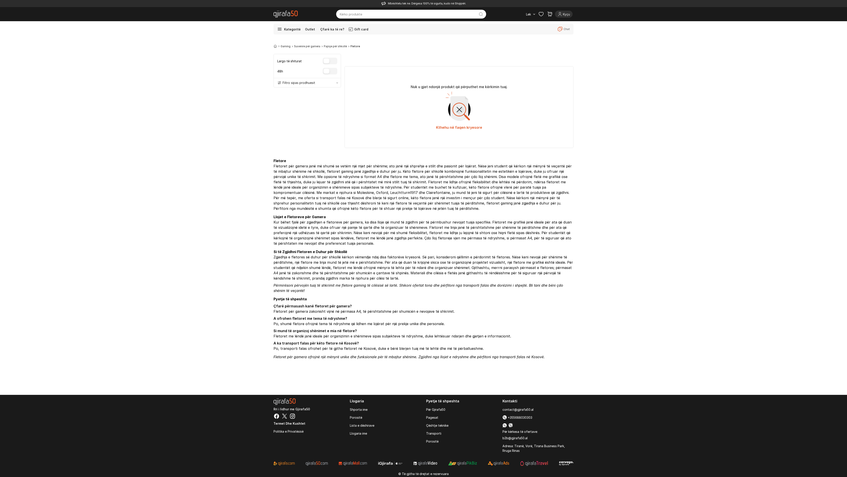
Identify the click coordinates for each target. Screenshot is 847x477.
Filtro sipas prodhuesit (299, 83)
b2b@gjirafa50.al (515, 438)
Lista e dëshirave (362, 425)
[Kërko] (480, 14)
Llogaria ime (358, 433)
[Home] (275, 46)
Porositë (356, 417)
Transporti (433, 433)
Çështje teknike (437, 425)
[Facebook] (277, 417)
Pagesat (432, 417)
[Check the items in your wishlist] (541, 14)
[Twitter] (284, 417)
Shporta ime (358, 409)
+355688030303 (519, 417)
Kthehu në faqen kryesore (459, 127)
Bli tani (534, 285)
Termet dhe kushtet (289, 423)
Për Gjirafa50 (435, 409)
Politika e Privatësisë (289, 431)
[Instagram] (292, 417)
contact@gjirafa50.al (518, 409)
